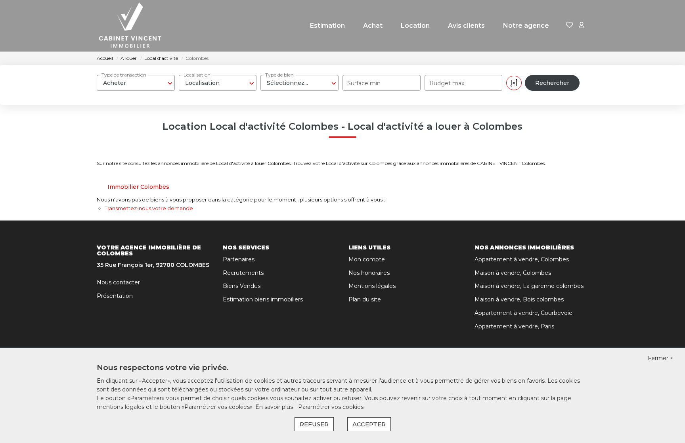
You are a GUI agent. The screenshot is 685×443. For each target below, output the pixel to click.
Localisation (197, 75)
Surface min (364, 83)
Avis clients (466, 25)
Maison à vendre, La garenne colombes (529, 286)
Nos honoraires (369, 272)
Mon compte (366, 259)
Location (415, 25)
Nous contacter (118, 282)
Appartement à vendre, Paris (514, 326)
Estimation (327, 25)
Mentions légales (372, 286)
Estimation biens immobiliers (263, 299)
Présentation (115, 295)
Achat (373, 25)
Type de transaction (123, 75)
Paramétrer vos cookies (331, 406)
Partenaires (238, 259)
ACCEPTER (369, 424)
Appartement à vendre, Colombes (522, 259)
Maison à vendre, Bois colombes (519, 299)
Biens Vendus (241, 286)
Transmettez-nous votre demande (149, 208)
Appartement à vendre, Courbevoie (523, 312)
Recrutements (243, 272)
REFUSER (314, 424)
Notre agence (526, 25)
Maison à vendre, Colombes (513, 272)
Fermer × (660, 358)
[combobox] (135, 82)
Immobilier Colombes (138, 186)
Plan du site (364, 299)
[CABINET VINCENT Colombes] (130, 26)
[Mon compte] (581, 25)
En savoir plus (275, 406)
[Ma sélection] (569, 25)
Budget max (446, 83)
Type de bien (279, 75)
